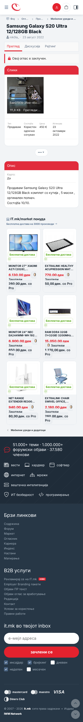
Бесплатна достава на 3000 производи (30, 223)
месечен (39, 669)
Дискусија (32, 46)
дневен (61, 662)
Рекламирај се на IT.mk (24, 579)
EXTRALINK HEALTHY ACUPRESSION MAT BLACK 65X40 (59, 269)
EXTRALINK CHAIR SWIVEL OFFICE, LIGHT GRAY (57, 401)
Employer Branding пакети (22, 584)
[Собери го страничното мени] (6, 7)
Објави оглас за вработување (25, 594)
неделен (16, 669)
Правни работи (14, 613)
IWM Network (13, 713)
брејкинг (39, 662)
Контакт (9, 604)
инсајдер (16, 662)
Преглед (13, 46)
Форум (9, 528)
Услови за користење (19, 608)
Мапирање (11, 558)
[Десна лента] (75, 7)
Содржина (11, 524)
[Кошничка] (66, 7)
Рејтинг (50, 46)
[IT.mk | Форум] (16, 7)
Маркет (9, 533)
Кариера (10, 543)
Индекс (9, 548)
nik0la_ (14, 37)
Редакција (11, 599)
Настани (10, 553)
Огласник (10, 538)
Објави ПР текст (15, 589)
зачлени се (42, 652)
